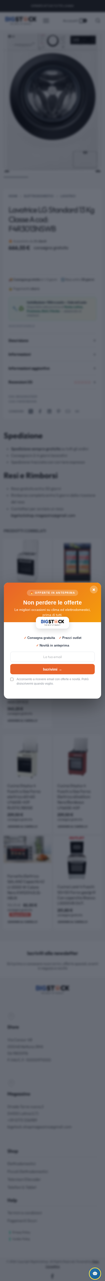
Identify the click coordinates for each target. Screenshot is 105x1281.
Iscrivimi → (52, 669)
